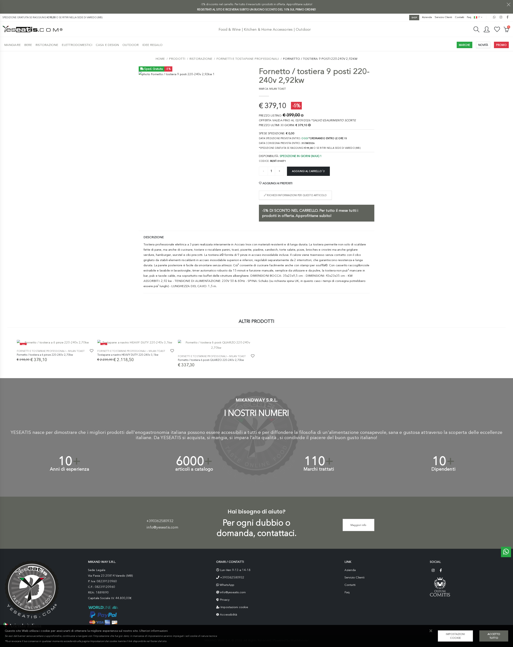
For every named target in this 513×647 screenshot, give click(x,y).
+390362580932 (159, 521)
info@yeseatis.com (162, 527)
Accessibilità (228, 614)
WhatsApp (227, 585)
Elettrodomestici (77, 45)
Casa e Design (107, 45)
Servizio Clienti (443, 17)
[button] (430, 631)
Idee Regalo (152, 45)
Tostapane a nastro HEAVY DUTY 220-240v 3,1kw (127, 354)
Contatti (459, 17)
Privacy (224, 599)
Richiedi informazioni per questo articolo (296, 195)
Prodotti (177, 59)
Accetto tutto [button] (494, 636)
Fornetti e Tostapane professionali (247, 59)
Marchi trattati (319, 469)
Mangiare (12, 45)
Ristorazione (46, 45)
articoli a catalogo (194, 469)
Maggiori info (358, 525)
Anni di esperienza (69, 469)
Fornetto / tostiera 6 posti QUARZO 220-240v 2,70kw (211, 359)
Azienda (427, 17)
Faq (469, 17)
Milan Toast (76, 351)
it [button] (479, 17)
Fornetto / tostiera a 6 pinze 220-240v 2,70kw (45, 354)
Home (160, 59)
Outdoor (130, 45)
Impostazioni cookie (234, 607)
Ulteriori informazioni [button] (153, 631)
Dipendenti (443, 469)
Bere (28, 45)
